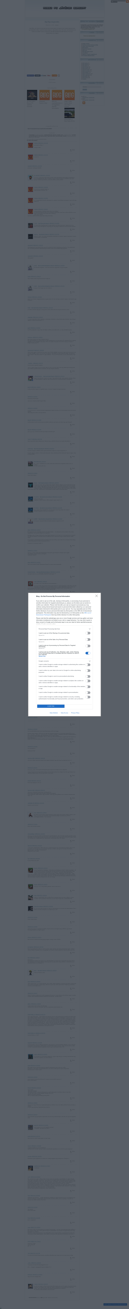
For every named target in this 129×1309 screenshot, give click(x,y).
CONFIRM (50, 706)
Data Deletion (54, 713)
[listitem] (64, 629)
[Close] (97, 596)
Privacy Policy (75, 713)
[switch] (87, 633)
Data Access (64, 713)
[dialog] (64, 654)
